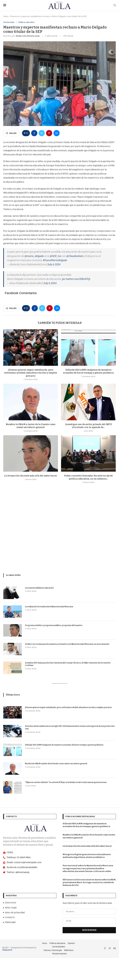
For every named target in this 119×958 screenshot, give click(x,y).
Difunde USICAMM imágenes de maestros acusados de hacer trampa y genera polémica (64, 745)
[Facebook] (105, 948)
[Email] (114, 948)
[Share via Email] (56, 133)
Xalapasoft (7, 950)
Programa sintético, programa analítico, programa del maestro (53, 625)
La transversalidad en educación (39, 588)
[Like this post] (27, 133)
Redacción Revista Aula (28, 36)
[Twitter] (110, 948)
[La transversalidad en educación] (12, 593)
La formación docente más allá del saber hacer (30, 475)
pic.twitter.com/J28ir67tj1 (76, 279)
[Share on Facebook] (34, 133)
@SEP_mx (55, 256)
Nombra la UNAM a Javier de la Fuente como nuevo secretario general (56, 763)
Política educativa (26, 22)
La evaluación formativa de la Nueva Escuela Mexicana (49, 607)
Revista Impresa (59, 953)
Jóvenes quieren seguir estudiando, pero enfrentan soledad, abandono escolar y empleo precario (30, 373)
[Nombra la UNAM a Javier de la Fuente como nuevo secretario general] (30, 402)
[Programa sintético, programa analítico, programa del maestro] (12, 630)
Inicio (6, 16)
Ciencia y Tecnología (53, 950)
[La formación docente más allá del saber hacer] (30, 453)
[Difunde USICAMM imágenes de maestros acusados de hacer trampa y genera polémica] (88, 347)
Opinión (71, 943)
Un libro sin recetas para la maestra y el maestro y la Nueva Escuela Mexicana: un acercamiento (67, 644)
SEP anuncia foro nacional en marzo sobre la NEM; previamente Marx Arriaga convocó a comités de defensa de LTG (89, 882)
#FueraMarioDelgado (55, 260)
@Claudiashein (75, 256)
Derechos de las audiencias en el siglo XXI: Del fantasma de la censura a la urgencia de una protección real (70, 727)
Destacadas (8, 22)
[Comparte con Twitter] (42, 133)
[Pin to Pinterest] (49, 133)
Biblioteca (68, 950)
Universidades (58, 946)
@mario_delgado (34, 256)
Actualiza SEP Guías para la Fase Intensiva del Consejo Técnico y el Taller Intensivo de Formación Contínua (67, 664)
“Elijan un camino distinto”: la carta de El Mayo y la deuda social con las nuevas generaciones (66, 782)
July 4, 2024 (54, 264)
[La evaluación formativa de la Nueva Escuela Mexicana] (12, 611)
